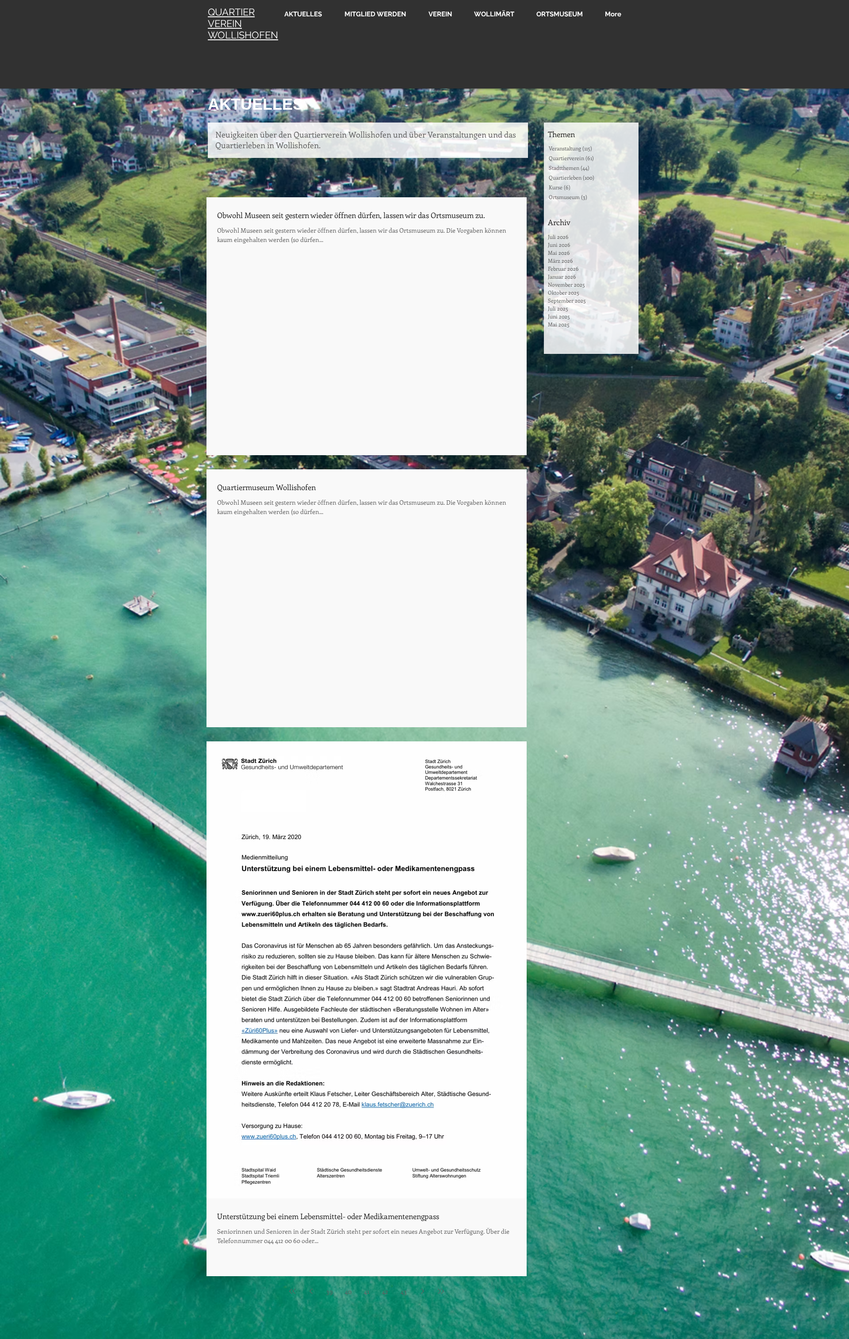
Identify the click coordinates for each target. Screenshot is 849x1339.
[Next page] (422, 1291)
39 (329, 1291)
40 (348, 1291)
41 (366, 1291)
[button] (437, 14)
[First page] (292, 1291)
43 (404, 1291)
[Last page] (441, 1291)
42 (385, 1291)
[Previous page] (311, 1291)
